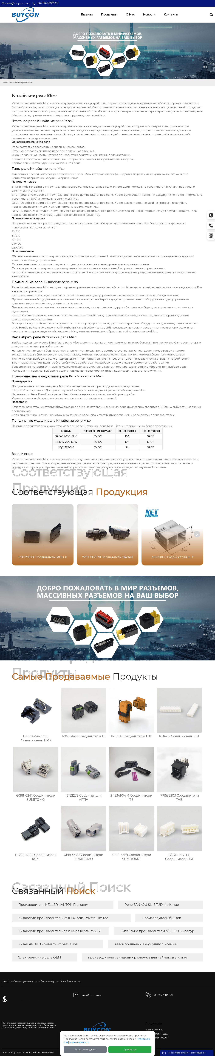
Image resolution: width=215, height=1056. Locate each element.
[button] (197, 534)
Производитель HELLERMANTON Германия (53, 905)
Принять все (130, 1049)
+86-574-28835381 (47, 3)
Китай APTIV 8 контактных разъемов (48, 944)
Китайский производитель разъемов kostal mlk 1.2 (59, 931)
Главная (6, 82)
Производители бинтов (161, 918)
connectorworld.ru (144, 331)
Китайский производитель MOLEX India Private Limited (63, 918)
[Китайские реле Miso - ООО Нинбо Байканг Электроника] (25, 15)
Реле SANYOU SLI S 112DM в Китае (152, 905)
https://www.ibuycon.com (20, 981)
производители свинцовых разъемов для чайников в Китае (137, 957)
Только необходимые (85, 1049)
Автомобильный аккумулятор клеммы (146, 944)
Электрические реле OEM (39, 957)
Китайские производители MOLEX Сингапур (157, 931)
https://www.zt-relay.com (47, 981)
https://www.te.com (70, 981)
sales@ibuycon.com (17, 3)
